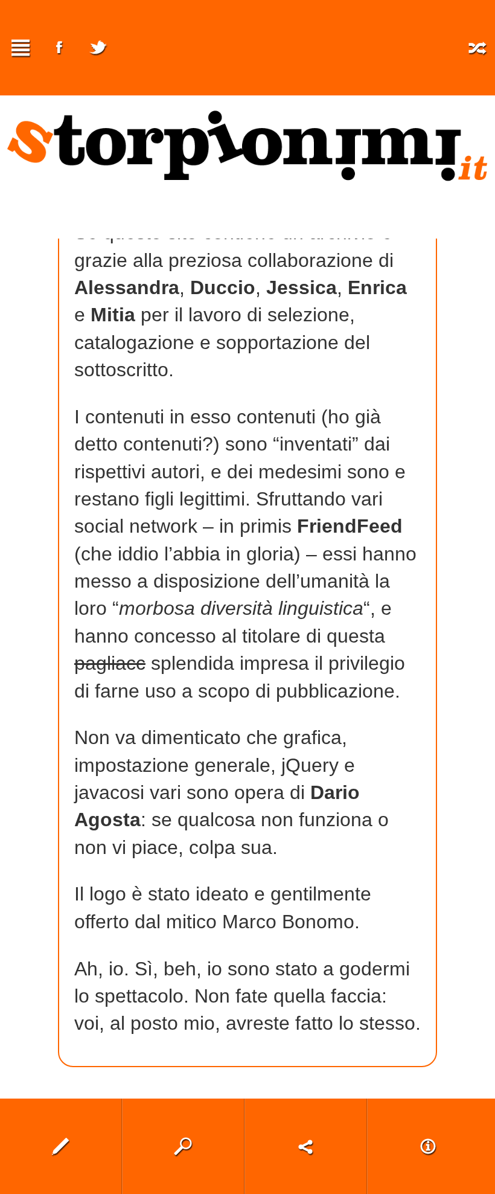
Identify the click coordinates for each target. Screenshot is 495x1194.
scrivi (60, 1146)
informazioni (428, 1146)
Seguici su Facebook (59, 47)
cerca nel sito (183, 1146)
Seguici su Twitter (98, 47)
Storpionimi (247, 145)
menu (20, 47)
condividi (305, 1146)
